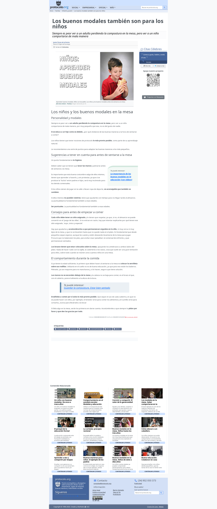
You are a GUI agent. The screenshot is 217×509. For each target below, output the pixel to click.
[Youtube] (75, 496)
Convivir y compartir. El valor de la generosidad (122, 401)
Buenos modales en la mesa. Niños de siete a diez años (122, 459)
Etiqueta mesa (62, 329)
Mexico (118, 329)
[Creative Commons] (97, 498)
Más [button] (112, 7)
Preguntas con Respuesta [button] (155, 97)
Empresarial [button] (88, 7)
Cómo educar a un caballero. (149, 430)
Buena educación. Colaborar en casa (149, 458)
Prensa (109, 329)
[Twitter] (66, 496)
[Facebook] (64, 496)
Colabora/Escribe (99, 494)
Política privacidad (99, 492)
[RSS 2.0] (77, 496)
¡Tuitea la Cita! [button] (160, 66)
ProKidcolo (117, 494)
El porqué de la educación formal (62, 430)
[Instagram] (73, 496)
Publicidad (138, 483)
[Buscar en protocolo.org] (165, 7)
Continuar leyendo (64, 414)
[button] (95, 76)
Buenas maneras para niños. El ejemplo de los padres (93, 459)
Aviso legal (96, 490)
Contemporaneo (96, 329)
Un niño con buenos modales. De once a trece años (63, 402)
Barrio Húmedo (118, 490)
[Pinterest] (68, 496)
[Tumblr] (71, 496)
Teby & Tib (116, 492)
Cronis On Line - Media (155, 507)
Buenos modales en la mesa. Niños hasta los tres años (121, 431)
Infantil (84, 329)
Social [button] (75, 7)
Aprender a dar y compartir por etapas (63, 458)
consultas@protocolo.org (102, 483)
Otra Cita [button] (147, 66)
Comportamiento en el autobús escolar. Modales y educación (93, 402)
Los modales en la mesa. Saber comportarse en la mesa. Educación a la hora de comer (150, 404)
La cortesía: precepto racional (92, 430)
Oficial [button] (102, 7)
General (74, 329)
